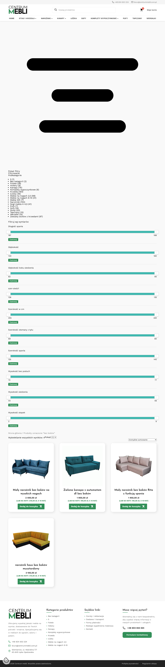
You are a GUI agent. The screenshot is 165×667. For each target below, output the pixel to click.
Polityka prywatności (130, 664)
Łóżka (74, 18)
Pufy (125, 18)
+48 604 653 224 (19, 642)
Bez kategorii (16, 181)
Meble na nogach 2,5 (20, 196)
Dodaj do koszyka (29, 506)
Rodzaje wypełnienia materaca (99, 626)
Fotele (13, 183)
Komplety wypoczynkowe (104, 18)
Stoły (12, 210)
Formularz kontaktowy (137, 635)
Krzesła (14, 191)
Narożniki (46, 18)
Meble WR (15, 200)
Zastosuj (13, 239)
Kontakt (89, 629)
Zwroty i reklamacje (95, 616)
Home (11, 18)
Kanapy (60, 18)
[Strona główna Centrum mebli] (18, 10)
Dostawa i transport (95, 619)
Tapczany (137, 18)
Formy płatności (93, 623)
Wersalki (151, 18)
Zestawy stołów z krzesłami (24, 216)
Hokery (13, 185)
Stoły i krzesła (27, 18)
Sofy (83, 18)
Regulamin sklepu (149, 664)
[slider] (8, 232)
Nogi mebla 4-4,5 (18, 204)
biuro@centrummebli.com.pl (24, 646)
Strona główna (15, 433)
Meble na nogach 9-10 (21, 198)
